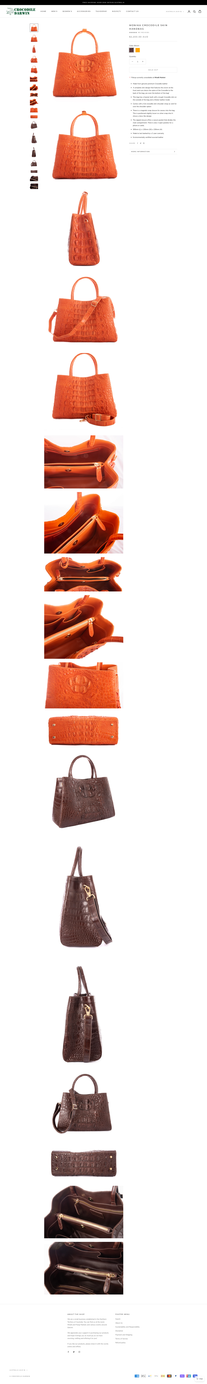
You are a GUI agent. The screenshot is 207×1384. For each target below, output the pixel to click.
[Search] (194, 11)
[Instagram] (79, 1351)
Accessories (84, 11)
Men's (54, 11)
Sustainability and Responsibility (127, 1327)
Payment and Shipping (123, 1335)
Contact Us (132, 11)
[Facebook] (137, 143)
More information (140, 151)
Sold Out (153, 70)
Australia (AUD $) (174, 11)
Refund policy (120, 1343)
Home (43, 11)
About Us (119, 1323)
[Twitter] (140, 143)
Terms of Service (121, 1339)
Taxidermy (101, 11)
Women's (67, 11)
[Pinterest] (143, 143)
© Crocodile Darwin (20, 1376)
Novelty (116, 11)
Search (117, 1319)
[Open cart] (200, 11)
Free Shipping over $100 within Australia (103, 2)
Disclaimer (119, 1331)
